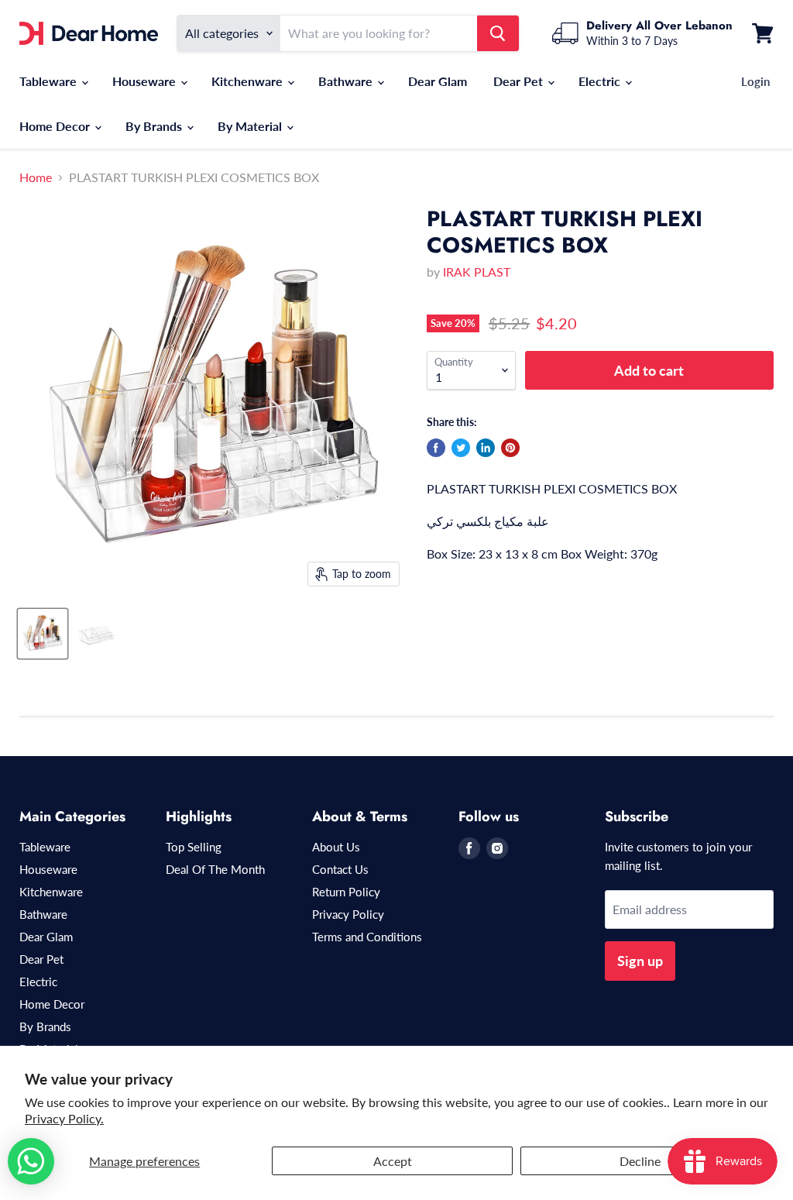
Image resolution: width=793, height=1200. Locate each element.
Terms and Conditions (367, 937)
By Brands (155, 126)
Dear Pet (519, 81)
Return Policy (346, 892)
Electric (600, 81)
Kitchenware (248, 81)
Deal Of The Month (215, 869)
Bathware (347, 81)
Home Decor (56, 126)
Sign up (640, 960)
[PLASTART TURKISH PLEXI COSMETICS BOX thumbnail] (42, 633)
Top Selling (193, 847)
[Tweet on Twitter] (460, 447)
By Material (251, 126)
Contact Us (340, 869)
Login (755, 81)
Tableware (49, 81)
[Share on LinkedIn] (485, 447)
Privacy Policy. (64, 1118)
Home (35, 177)
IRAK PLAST (476, 271)
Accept (392, 1161)
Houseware (145, 81)
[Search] (498, 33)
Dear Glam (437, 81)
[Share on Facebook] (436, 447)
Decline (640, 1161)
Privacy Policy (348, 914)
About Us (336, 847)
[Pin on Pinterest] (510, 447)
